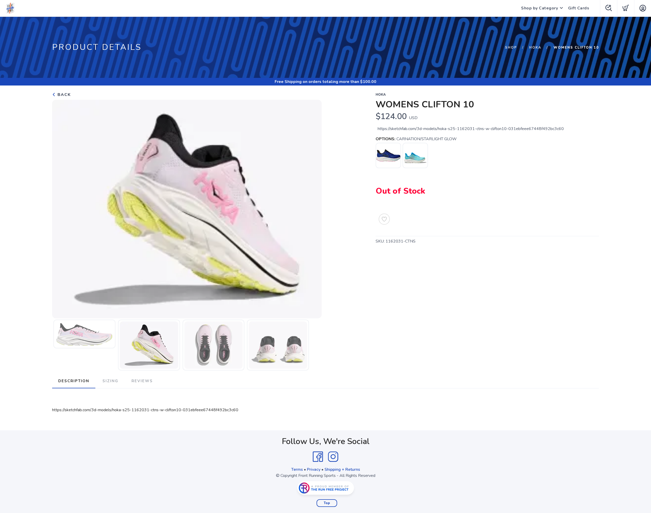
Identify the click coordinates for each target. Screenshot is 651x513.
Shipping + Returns (342, 469)
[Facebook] (318, 456)
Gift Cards (578, 8)
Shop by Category (539, 8)
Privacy (313, 469)
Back (63, 94)
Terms (297, 469)
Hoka (535, 47)
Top (327, 503)
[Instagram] (333, 456)
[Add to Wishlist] (384, 219)
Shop (511, 47)
